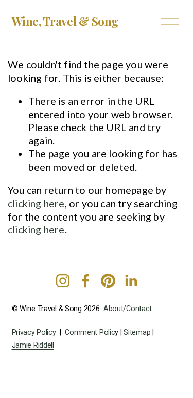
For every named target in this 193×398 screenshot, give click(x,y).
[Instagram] (63, 281)
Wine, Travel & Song (65, 21)
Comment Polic (90, 332)
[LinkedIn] (131, 281)
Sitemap (137, 332)
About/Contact (127, 309)
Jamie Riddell (33, 345)
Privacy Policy (34, 332)
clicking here (36, 203)
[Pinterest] (108, 281)
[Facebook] (85, 281)
